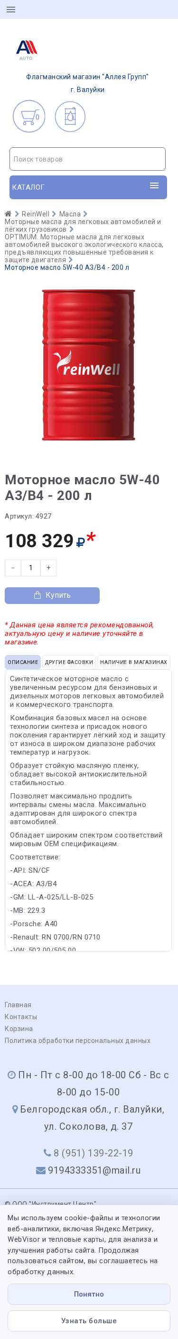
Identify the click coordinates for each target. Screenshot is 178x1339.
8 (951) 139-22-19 (93, 1153)
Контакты (21, 1017)
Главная (18, 1005)
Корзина (19, 1028)
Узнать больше (89, 1321)
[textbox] (87, 159)
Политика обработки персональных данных (77, 1040)
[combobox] (87, 159)
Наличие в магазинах (134, 662)
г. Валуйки (87, 83)
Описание (23, 662)
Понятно (89, 1294)
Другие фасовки (69, 662)
